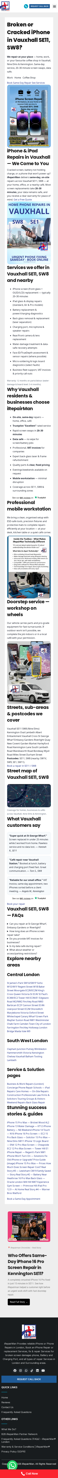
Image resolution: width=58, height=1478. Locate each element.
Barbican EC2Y (14, 1005)
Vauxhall (20, 1056)
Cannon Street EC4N (33, 1005)
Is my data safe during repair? (25, 946)
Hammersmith (15, 1052)
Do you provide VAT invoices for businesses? (25, 940)
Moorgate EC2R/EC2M (26, 990)
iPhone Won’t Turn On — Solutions (25, 1155)
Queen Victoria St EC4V (26, 994)
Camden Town (27, 1023)
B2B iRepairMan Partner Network (19, 1434)
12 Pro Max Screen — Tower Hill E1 (30, 1148)
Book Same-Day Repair (19, 82)
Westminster (42, 1020)
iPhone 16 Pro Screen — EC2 (30, 1133)
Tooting (38, 1056)
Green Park (42, 1016)
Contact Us (7, 1407)
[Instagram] (20, 1371)
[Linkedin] (37, 1371)
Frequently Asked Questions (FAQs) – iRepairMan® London (28, 1440)
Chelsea (11, 1056)
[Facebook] (15, 1371)
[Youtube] (43, 1371)
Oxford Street (36, 1012)
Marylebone (13, 1012)
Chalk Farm (13, 1023)
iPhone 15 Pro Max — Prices (30, 1163)
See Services (38, 82)
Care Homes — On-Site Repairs (32, 1091)
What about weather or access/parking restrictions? (22, 951)
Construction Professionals (21, 1095)
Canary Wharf (28, 1016)
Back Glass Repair (35, 1102)
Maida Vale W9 (22, 1031)
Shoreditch (37, 1009)
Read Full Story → (19, 1302)
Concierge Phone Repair (20, 1087)
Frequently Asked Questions (16, 1412)
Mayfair (11, 1020)
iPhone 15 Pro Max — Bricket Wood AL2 (28, 1122)
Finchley (24, 1027)
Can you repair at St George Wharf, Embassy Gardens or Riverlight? (27, 925)
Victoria (24, 1012)
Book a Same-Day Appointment (23, 1198)
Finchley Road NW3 (33, 1001)
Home (4, 1397)
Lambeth (11, 1060)
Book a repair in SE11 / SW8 (21, 765)
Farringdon (13, 1027)
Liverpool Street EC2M (19, 1009)
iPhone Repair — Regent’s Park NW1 (26, 1152)
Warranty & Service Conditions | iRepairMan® (25, 1446)
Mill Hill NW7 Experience (36, 1182)
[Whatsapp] (26, 1371)
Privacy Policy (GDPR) (13, 1451)
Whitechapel (13, 1016)
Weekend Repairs (16, 1102)
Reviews (5, 1402)
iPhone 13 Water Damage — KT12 (25, 1126)
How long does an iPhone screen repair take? (25, 933)
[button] (54, 6)
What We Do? (8, 1429)
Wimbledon (40, 1049)
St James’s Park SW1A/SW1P (22, 983)
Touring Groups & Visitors (31, 1098)
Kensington (38, 1052)
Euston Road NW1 (25, 1020)
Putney (30, 1049)
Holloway (34, 1027)
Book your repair (16, 903)
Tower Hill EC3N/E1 (28, 997)
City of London (43, 1023)
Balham (29, 1056)
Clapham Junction (16, 1049)
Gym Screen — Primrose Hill (22, 1185)
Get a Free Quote (23, 199)
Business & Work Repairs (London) (25, 1083)
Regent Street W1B (28, 986)
